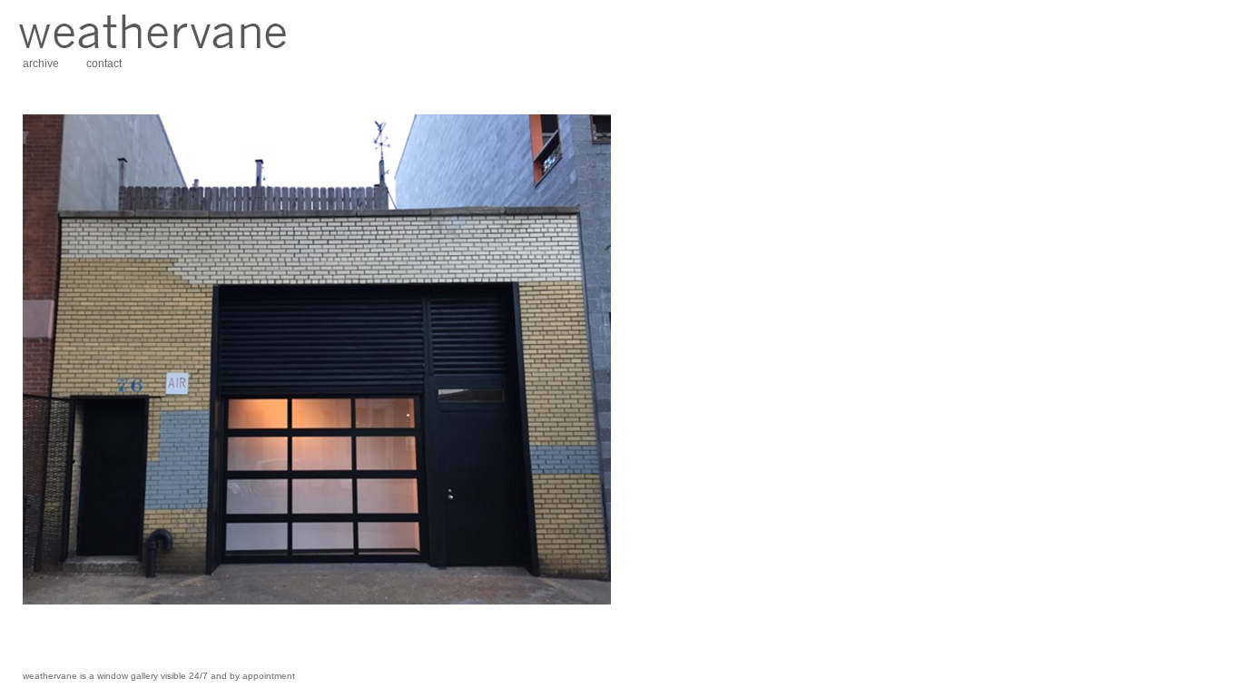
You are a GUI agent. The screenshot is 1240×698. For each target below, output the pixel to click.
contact (104, 63)
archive (41, 63)
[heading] (152, 45)
